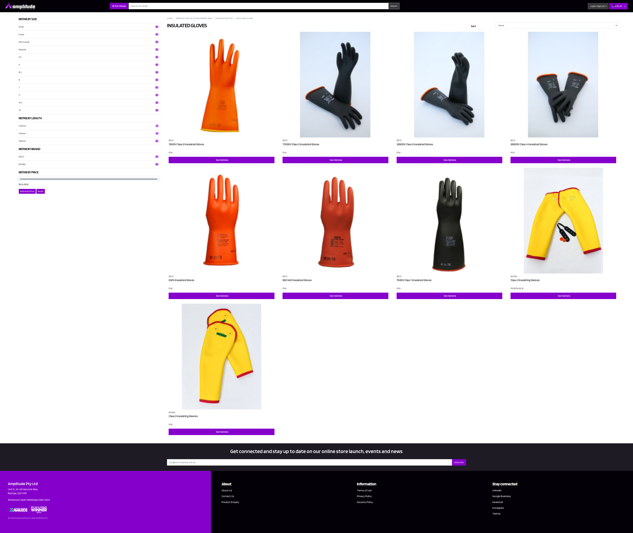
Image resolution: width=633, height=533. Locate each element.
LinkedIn (497, 490)
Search (394, 6)
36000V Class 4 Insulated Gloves (529, 144)
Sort (473, 26)
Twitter (496, 513)
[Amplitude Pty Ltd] (20, 5)
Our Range (120, 6)
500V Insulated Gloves (181, 280)
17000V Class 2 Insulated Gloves (301, 144)
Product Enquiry (230, 502)
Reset (41, 191)
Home (169, 18)
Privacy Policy (364, 496)
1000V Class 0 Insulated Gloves (186, 144)
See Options (222, 160)
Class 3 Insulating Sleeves (183, 416)
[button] (598, 6)
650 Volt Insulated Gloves (297, 280)
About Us (227, 490)
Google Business (501, 496)
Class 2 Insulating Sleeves (525, 280)
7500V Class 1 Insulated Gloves (414, 280)
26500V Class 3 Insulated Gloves (415, 144)
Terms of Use (364, 490)
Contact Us (228, 496)
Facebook (497, 502)
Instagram (498, 507)
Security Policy (365, 502)
